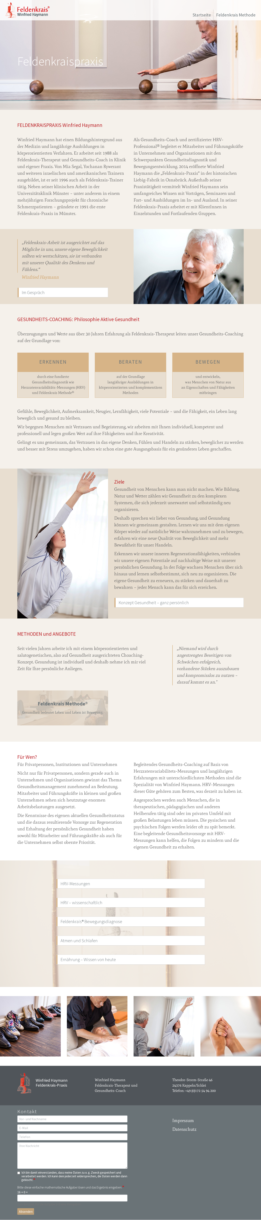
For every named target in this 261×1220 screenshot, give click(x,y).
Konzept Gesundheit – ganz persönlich (154, 602)
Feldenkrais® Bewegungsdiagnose (91, 921)
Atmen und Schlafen (79, 940)
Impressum (183, 1120)
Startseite (201, 15)
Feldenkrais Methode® (63, 703)
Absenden (26, 1211)
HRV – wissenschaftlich (81, 902)
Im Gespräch (33, 292)
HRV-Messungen (75, 883)
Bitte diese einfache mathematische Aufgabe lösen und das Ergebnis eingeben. (69, 1187)
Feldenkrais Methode (235, 15)
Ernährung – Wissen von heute (88, 959)
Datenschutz (184, 1129)
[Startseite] (29, 10)
